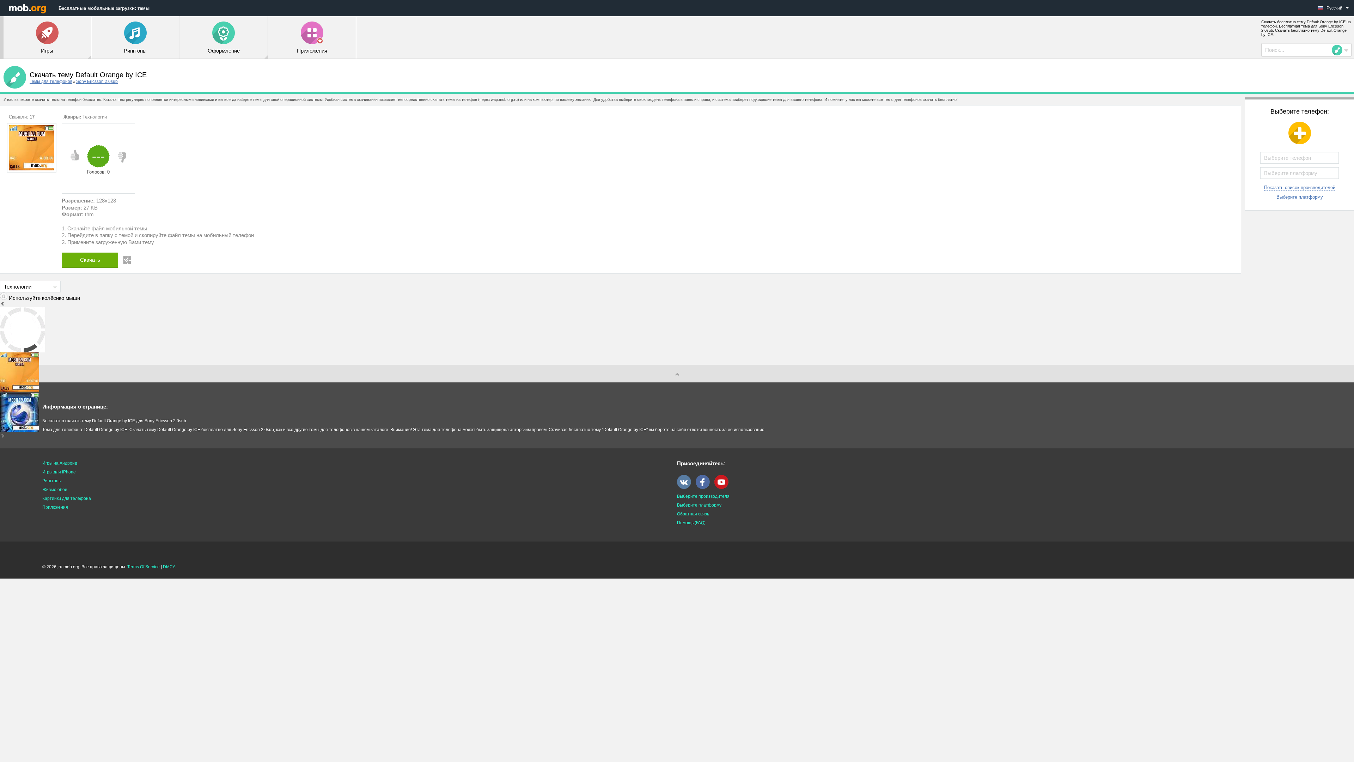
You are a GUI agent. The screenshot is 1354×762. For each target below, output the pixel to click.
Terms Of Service (143, 566)
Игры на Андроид (59, 463)
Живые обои (54, 489)
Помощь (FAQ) (691, 522)
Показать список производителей (1299, 187)
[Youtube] (723, 487)
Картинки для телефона (66, 498)
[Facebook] (704, 487)
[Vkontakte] (686, 487)
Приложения (55, 507)
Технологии (95, 117)
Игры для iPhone (59, 472)
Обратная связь (693, 514)
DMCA (169, 566)
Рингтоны (52, 480)
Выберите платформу (1299, 197)
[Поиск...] (1339, 50)
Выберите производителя (703, 496)
